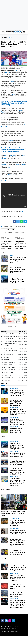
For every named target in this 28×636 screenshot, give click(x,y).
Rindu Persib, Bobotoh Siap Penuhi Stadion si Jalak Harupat (16, 594)
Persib (2, 49)
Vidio (9, 167)
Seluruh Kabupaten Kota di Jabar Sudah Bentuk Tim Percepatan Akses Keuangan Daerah (6, 243)
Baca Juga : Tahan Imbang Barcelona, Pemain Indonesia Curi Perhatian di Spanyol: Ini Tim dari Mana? (13, 149)
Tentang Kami (4, 626)
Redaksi (10, 626)
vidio (22, 232)
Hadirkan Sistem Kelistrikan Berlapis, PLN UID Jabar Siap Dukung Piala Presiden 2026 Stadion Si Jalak (17, 482)
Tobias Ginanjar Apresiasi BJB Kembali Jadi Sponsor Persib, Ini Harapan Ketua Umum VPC (17, 568)
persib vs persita (21, 226)
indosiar (17, 232)
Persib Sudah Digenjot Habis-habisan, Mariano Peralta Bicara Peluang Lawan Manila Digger (16, 393)
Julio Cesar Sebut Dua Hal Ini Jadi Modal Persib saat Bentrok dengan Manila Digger (17, 260)
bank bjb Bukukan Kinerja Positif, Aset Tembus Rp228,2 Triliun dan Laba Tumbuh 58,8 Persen (17, 471)
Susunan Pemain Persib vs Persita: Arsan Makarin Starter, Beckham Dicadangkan (20, 243)
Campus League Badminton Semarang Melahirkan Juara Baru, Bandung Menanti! (16, 280)
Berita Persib (10, 229)
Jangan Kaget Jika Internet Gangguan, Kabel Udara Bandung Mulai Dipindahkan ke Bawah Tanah (17, 542)
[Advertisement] (14, 15)
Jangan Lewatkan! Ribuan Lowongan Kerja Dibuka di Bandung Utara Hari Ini (17, 532)
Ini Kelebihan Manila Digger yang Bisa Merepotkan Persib (15, 430)
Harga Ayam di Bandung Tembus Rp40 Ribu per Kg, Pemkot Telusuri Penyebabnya (17, 523)
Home (5, 37)
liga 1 (3, 229)
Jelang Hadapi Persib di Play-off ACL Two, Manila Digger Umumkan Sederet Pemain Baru (17, 412)
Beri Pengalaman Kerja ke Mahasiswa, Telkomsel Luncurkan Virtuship (17, 462)
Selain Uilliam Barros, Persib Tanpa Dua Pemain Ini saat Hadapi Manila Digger (17, 270)
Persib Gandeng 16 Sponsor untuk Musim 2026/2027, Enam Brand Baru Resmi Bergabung (16, 421)
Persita (7, 72)
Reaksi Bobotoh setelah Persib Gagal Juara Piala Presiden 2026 (17, 586)
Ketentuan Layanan (17, 626)
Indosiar (3, 158)
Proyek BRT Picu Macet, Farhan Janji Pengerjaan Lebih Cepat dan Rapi (17, 552)
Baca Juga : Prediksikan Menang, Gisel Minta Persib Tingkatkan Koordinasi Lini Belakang (14, 103)
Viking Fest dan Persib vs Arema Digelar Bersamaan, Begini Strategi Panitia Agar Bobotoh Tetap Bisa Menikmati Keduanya (17, 604)
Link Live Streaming (7, 232)
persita (12, 226)
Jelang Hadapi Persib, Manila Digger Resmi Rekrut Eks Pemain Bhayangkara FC (16, 402)
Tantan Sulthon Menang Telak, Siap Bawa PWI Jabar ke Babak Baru (17, 454)
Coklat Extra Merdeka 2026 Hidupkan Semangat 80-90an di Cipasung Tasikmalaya (17, 578)
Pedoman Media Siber (6, 628)
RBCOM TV (4, 180)
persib (6, 226)
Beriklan (14, 628)
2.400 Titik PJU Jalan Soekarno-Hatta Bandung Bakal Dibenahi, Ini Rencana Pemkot (13, 513)
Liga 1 (5, 74)
